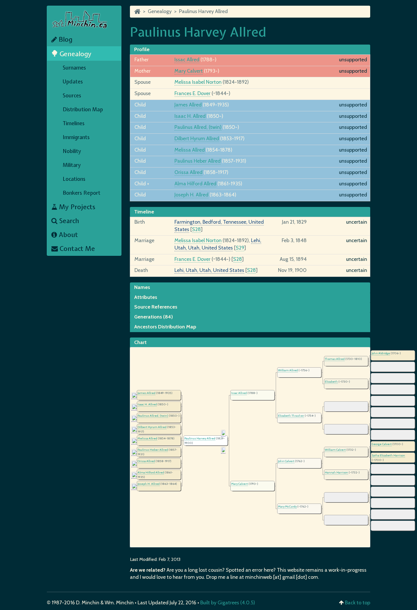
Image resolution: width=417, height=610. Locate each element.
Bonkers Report (81, 192)
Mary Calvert (188, 71)
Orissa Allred (188, 172)
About (67, 234)
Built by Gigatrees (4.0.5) (227, 602)
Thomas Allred (335, 359)
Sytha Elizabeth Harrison (388, 455)
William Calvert (335, 450)
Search (68, 220)
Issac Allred (186, 59)
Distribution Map (83, 109)
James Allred (188, 105)
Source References (155, 307)
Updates (73, 81)
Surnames (74, 67)
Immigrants (76, 137)
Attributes (145, 297)
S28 (196, 229)
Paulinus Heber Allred (197, 161)
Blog (64, 39)
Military (72, 165)
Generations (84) (153, 317)
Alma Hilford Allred (195, 184)
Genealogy (75, 53)
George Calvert (382, 444)
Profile (141, 49)
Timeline (144, 212)
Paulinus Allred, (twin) (198, 127)
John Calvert (286, 461)
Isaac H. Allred (190, 116)
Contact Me (76, 248)
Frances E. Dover (192, 93)
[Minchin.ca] (137, 11)
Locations (74, 179)
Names (142, 287)
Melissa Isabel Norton (198, 82)
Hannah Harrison (336, 472)
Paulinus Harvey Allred (203, 11)
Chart (140, 342)
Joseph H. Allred (191, 195)
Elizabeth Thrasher (291, 416)
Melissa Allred (189, 150)
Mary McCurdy (287, 506)
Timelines (74, 123)
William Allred (288, 370)
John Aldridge (381, 353)
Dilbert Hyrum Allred (196, 138)
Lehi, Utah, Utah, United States (209, 270)
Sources (72, 95)
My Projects (76, 206)
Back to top (357, 602)
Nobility (72, 151)
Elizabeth (331, 381)
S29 (240, 248)
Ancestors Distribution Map (165, 327)
